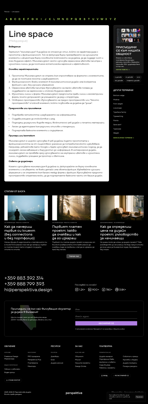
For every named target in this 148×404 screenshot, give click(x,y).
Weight (116, 133)
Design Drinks (80, 366)
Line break (117, 108)
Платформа (33, 363)
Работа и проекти (107, 368)
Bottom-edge (118, 95)
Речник (6, 12)
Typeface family (119, 112)
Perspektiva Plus (34, 360)
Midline (116, 99)
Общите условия (119, 329)
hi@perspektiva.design (28, 290)
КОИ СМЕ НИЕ (80, 352)
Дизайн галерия (106, 356)
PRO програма (34, 356)
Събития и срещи (130, 356)
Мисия (78, 360)
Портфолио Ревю (106, 359)
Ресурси (54, 352)
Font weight (118, 104)
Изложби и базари (130, 360)
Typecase (117, 129)
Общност (79, 356)
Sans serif (117, 124)
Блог (53, 360)
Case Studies (104, 365)
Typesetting (118, 116)
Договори (55, 356)
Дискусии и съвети (107, 362)
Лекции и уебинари (12, 369)
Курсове (7, 352)
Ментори (32, 366)
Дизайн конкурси (130, 363)
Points (115, 120)
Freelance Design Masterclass (11, 357)
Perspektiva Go (105, 352)
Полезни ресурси (130, 366)
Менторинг (32, 352)
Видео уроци (9, 372)
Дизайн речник (57, 363)
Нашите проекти (82, 363)
